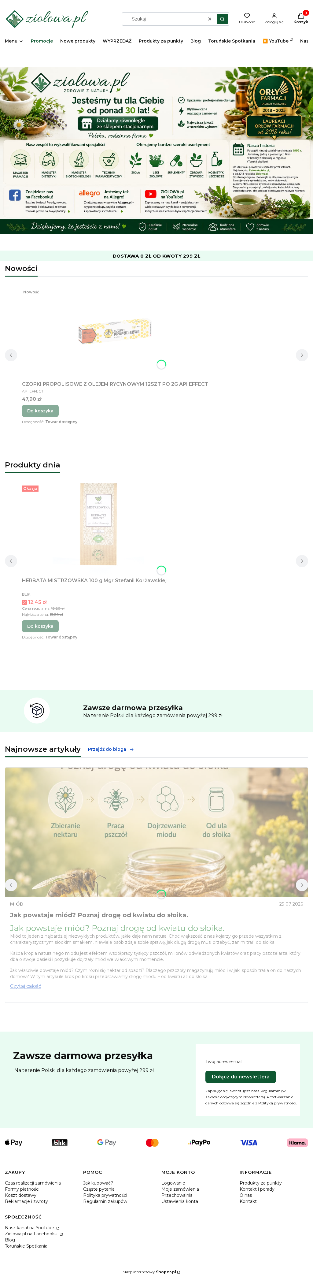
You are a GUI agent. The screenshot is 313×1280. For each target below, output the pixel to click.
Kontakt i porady (257, 1189)
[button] (222, 19)
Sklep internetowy (149, 1272)
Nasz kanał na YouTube (30, 1227)
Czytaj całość (25, 986)
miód (17, 904)
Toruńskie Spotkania (26, 1246)
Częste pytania (99, 1189)
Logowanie (173, 1183)
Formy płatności (22, 1189)
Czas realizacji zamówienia (33, 1183)
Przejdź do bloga (107, 749)
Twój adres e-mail (223, 1061)
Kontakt (248, 1201)
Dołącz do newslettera (241, 1077)
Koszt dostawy (20, 1195)
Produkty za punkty (261, 1183)
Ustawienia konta (179, 1201)
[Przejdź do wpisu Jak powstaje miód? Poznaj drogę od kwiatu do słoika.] (156, 832)
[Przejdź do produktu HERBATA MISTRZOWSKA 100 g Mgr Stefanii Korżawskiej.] (98, 529)
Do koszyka (40, 411)
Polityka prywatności (105, 1195)
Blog (10, 1240)
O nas (246, 1195)
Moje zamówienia (180, 1189)
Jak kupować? (98, 1183)
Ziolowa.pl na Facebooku (32, 1234)
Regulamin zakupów (105, 1201)
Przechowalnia (177, 1195)
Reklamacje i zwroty (26, 1201)
